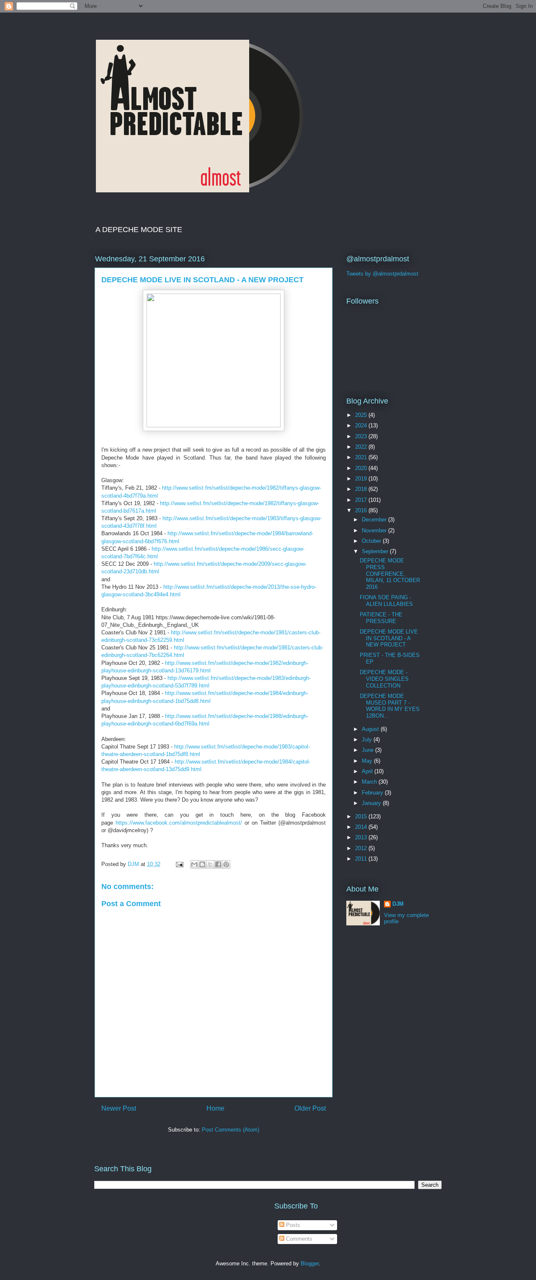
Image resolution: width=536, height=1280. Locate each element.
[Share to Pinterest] (226, 864)
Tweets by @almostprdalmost (382, 274)
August (371, 729)
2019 (361, 478)
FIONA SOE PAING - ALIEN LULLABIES (386, 600)
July (368, 739)
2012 (361, 848)
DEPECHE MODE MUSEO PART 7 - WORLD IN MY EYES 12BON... (390, 706)
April (368, 771)
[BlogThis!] (202, 864)
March (370, 782)
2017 (361, 500)
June (368, 750)
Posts (292, 1225)
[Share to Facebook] (218, 864)
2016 (361, 510)
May (368, 761)
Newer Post (118, 1108)
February (373, 792)
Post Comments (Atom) (230, 1130)
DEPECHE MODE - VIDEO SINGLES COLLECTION (384, 678)
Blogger (310, 1263)
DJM (398, 904)
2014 (361, 827)
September (376, 551)
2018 (361, 489)
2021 (361, 457)
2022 (361, 447)
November (375, 530)
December (375, 519)
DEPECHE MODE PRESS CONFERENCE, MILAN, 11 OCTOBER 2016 (390, 573)
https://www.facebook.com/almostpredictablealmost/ (179, 823)
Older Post (310, 1108)
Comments (298, 1239)
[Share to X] (210, 864)
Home (215, 1108)
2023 (361, 436)
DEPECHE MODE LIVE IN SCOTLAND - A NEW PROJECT (389, 638)
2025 (361, 415)
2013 (361, 837)
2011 (361, 859)
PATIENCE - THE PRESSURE (381, 617)
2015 (361, 816)
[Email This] (194, 864)
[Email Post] (179, 864)
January (372, 803)
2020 (361, 468)
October (372, 541)
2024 (361, 425)
